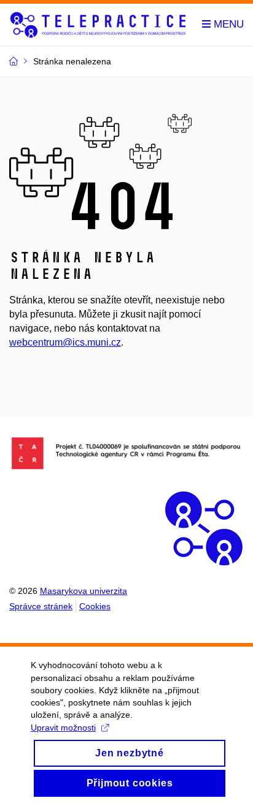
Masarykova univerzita (83, 591)
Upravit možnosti (63, 727)
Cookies (95, 606)
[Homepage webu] (98, 24)
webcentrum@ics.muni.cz (65, 342)
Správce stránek (40, 606)
